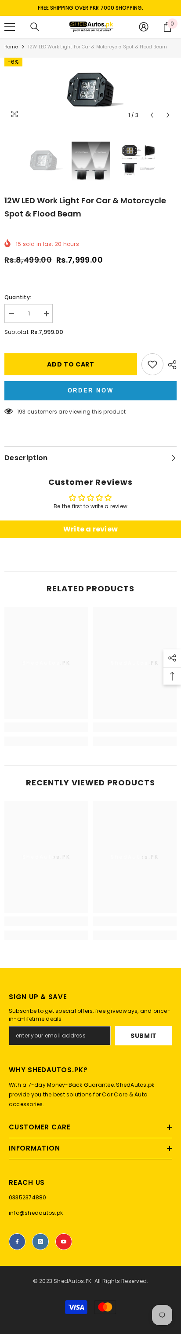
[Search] (34, 27)
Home (11, 47)
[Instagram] (40, 1241)
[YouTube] (63, 1241)
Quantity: (17, 297)
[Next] (168, 115)
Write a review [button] (90, 529)
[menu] (9, 27)
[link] (46, 727)
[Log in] (143, 27)
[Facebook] (17, 1241)
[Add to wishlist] (152, 364)
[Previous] (151, 115)
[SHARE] (170, 364)
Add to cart (70, 364)
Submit (143, 1035)
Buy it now (90, 390)
